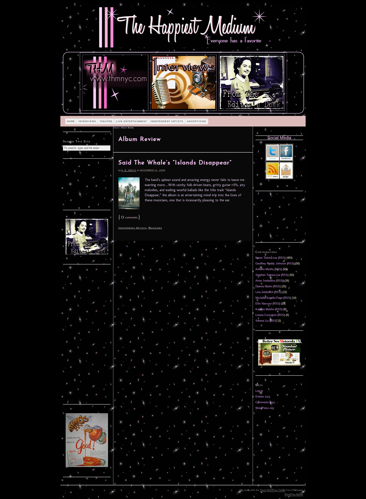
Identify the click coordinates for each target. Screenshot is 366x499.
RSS (282, 257)
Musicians (155, 228)
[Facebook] (286, 159)
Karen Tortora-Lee (266, 257)
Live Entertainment (131, 121)
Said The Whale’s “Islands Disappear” (175, 163)
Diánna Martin (263, 286)
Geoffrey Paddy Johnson (270, 263)
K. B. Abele (128, 170)
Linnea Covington (266, 315)
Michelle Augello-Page (269, 297)
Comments (265, 402)
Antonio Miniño (264, 269)
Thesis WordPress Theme (272, 490)
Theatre (106, 121)
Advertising (196, 121)
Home (71, 121)
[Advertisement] (87, 184)
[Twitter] (272, 159)
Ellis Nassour (263, 303)
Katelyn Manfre (264, 309)
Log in (259, 390)
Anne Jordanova (265, 280)
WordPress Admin (293, 494)
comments (129, 217)
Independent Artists (167, 121)
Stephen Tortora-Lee (267, 275)
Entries (262, 396)
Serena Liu (262, 320)
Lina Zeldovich (264, 292)
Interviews (87, 121)
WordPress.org (264, 408)
